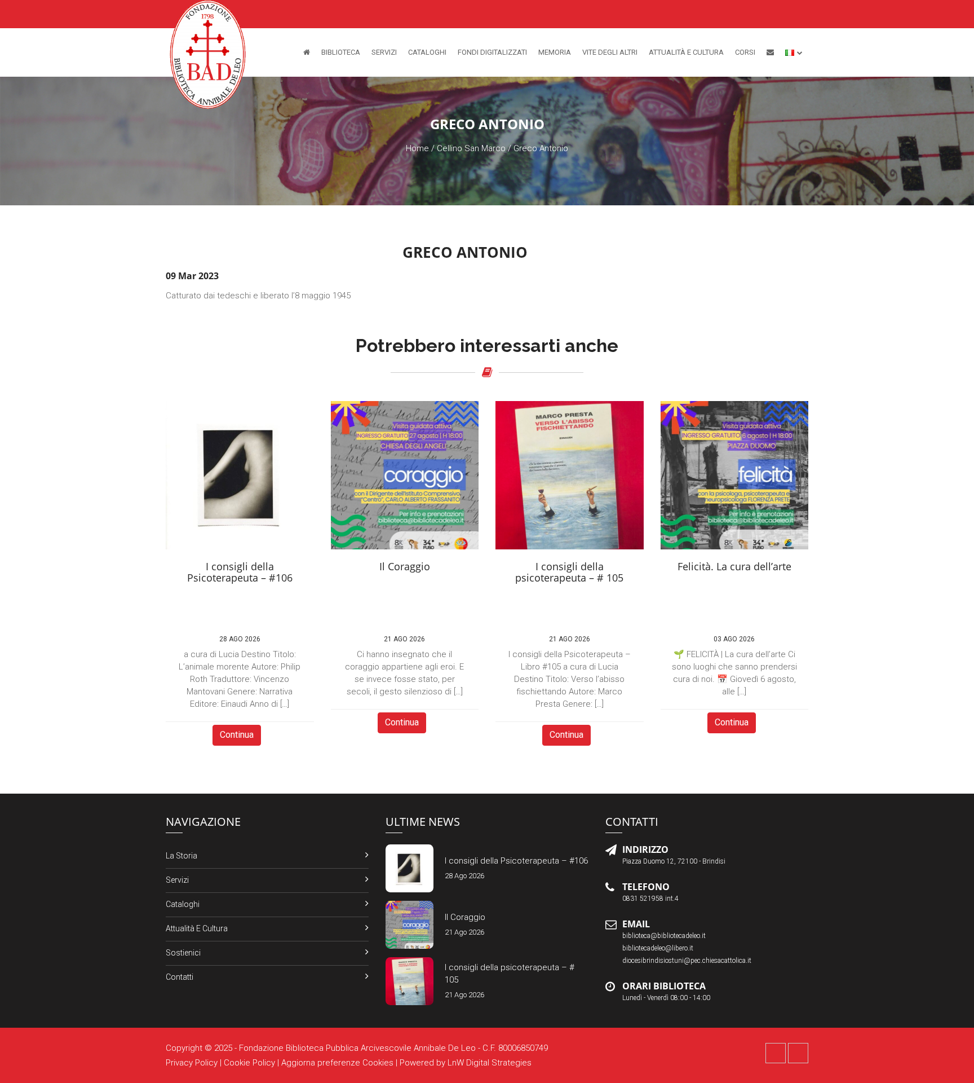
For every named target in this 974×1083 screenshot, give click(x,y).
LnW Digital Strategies (490, 1063)
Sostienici (183, 952)
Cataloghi (427, 52)
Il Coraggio (465, 917)
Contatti (179, 976)
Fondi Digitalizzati (492, 52)
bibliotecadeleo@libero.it (657, 948)
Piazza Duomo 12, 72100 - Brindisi (673, 861)
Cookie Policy (249, 1063)
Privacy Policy (192, 1063)
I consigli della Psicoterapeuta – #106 (516, 861)
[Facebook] (775, 1053)
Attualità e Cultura (686, 52)
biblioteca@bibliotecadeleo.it (664, 936)
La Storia (181, 855)
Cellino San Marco (471, 148)
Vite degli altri (609, 52)
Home (417, 148)
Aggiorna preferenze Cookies (337, 1063)
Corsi (745, 52)
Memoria (554, 52)
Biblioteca (340, 52)
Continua (237, 734)
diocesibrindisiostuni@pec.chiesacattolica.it (686, 961)
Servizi (384, 52)
